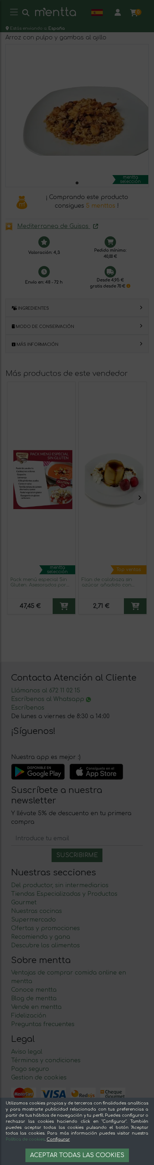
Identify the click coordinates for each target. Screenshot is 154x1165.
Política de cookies (25, 1139)
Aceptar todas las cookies (77, 1155)
